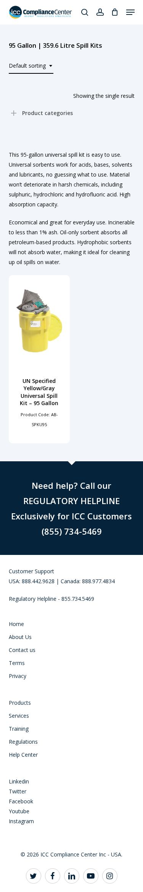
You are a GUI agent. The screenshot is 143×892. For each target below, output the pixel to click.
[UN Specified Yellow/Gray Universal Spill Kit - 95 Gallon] (39, 321)
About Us (20, 637)
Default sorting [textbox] (27, 65)
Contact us (22, 650)
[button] (130, 12)
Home (16, 624)
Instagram (21, 821)
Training (19, 728)
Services (19, 715)
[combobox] (31, 66)
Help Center (23, 754)
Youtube (19, 811)
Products (20, 702)
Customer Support (31, 571)
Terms (17, 663)
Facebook (21, 801)
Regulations (23, 741)
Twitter (17, 791)
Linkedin (19, 781)
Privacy (17, 676)
